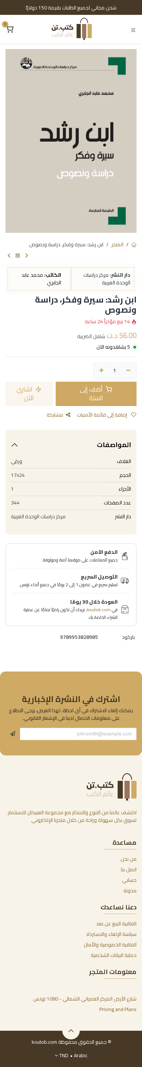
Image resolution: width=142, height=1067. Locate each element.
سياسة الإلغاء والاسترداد (111, 934)
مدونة (130, 890)
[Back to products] (17, 256)
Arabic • (73, 1055)
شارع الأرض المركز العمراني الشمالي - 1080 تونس (85, 998)
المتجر (117, 244)
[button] (12, 734)
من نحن (129, 859)
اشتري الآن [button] (25, 393)
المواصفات (114, 445)
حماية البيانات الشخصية (114, 955)
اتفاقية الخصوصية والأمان (110, 944)
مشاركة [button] (55, 414)
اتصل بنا (129, 869)
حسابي (129, 880)
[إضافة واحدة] (101, 370)
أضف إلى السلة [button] (92, 393)
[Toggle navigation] (133, 29)
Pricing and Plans (118, 1009)
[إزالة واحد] (128, 370)
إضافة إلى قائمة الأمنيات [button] (102, 414)
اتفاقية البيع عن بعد (116, 923)
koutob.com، (98, 609)
